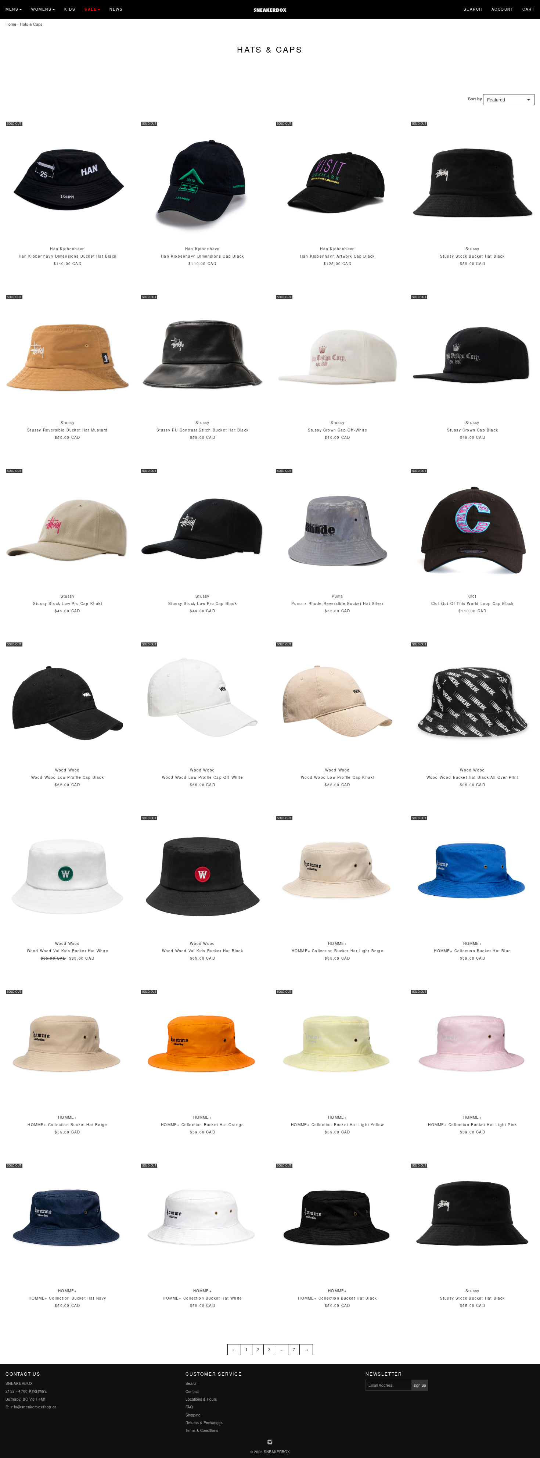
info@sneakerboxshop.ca (34, 1406)
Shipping (193, 1415)
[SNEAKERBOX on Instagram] (270, 1442)
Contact (192, 1391)
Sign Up (420, 1385)
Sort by (475, 98)
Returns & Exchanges (204, 1422)
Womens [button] (41, 9)
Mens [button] (12, 9)
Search (473, 9)
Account (503, 9)
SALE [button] (90, 9)
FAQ (189, 1406)
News (116, 9)
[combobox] (508, 99)
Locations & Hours (201, 1399)
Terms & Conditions (202, 1430)
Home (11, 24)
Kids (69, 9)
